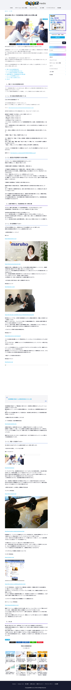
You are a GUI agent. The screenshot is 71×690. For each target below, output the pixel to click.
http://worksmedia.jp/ (9, 467)
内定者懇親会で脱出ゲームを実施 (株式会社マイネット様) (20, 399)
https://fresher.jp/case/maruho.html (12, 264)
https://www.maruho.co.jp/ (10, 238)
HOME (11, 7)
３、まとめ (7, 79)
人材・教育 (42, 7)
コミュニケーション (33, 7)
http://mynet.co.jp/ (9, 362)
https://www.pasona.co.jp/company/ (13, 335)
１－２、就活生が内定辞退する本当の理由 (14, 72)
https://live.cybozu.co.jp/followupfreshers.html (15, 584)
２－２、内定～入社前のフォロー (12, 77)
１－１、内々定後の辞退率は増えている (13, 70)
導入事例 (59, 7)
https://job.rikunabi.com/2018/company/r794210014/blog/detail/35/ (19, 314)
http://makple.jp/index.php (10, 423)
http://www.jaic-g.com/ (10, 286)
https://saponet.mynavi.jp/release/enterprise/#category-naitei (21, 107)
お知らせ (51, 57)
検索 (64, 42)
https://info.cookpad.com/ (10, 493)
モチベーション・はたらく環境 (21, 7)
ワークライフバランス (51, 7)
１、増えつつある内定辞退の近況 (12, 69)
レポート (51, 65)
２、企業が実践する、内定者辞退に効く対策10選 (15, 74)
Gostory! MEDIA (35, 687)
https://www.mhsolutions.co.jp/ (11, 605)
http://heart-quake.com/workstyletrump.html (14, 531)
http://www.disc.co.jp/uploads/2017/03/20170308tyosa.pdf (23, 152)
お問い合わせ (57, 37)
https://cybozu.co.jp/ (9, 557)
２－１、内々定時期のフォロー (12, 75)
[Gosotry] (57, 30)
